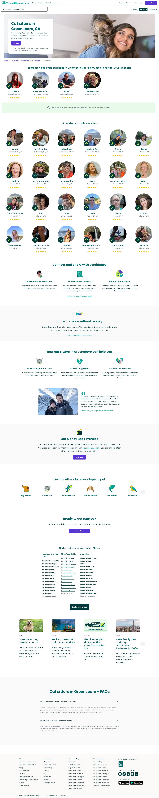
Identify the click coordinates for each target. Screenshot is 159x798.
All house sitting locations (101, 786)
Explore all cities (79, 607)
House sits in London (100, 768)
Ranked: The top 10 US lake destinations (63, 641)
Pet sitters (72, 762)
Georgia (37, 61)
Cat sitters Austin (48, 579)
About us (46, 762)
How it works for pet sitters (27, 765)
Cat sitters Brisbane (68, 567)
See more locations (49, 596)
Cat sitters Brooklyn (48, 588)
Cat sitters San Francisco (50, 567)
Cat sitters (15, 61)
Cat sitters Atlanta (48, 591)
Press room (47, 777)
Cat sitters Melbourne (68, 564)
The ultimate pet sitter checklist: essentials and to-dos (94, 644)
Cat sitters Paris (66, 582)
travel (54, 636)
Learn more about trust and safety (79, 296)
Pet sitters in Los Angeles (76, 777)
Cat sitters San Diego (49, 582)
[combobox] (24, 9)
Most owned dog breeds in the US (28, 641)
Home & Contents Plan (26, 777)
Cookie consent (24, 786)
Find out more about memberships (79, 335)
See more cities (67, 594)
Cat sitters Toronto (67, 579)
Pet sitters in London (75, 771)
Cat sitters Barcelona (68, 588)
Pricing (21, 768)
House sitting (97, 762)
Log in (141, 3)
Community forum (50, 765)
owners (87, 636)
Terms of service (51, 795)
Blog (45, 774)
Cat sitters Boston (48, 593)
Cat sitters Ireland (86, 590)
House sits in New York (100, 771)
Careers (46, 771)
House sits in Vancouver (101, 783)
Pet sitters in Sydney (75, 780)
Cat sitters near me (75, 765)
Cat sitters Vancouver (68, 573)
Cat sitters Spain (86, 575)
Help (135, 3)
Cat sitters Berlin (66, 576)
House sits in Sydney (100, 777)
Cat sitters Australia (87, 566)
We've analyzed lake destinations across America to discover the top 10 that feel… (63, 652)
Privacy (63, 795)
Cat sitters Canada (86, 569)
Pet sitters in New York (76, 774)
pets (21, 636)
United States (26, 61)
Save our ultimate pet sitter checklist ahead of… (94, 656)
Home (6, 61)
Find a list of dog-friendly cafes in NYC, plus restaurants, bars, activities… (128, 658)
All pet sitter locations (76, 789)
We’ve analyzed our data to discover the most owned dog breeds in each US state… (31, 652)
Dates (135, 9)
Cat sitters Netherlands (88, 584)
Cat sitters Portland (48, 573)
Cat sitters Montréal (68, 591)
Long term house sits (100, 765)
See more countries (87, 596)
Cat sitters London (67, 558)
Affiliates (46, 780)
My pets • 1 (143, 9)
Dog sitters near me (75, 768)
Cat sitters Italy (85, 587)
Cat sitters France (86, 578)
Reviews (21, 783)
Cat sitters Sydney (67, 561)
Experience (153, 9)
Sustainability (48, 768)
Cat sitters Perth (66, 570)
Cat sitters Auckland (68, 585)
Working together (49, 783)
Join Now (151, 3)
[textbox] (24, 9)
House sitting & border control (28, 780)
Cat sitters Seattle (48, 570)
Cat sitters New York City (50, 561)
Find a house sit (51, 3)
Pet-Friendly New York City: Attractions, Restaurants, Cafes (127, 644)
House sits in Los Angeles (101, 774)
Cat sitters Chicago (48, 585)
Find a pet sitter (37, 3)
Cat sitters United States (88, 558)
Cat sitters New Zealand (88, 581)
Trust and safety (24, 771)
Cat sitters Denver (48, 576)
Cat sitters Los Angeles (49, 564)
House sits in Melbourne (101, 780)
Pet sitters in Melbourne (76, 783)
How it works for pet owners (27, 762)
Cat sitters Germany (87, 572)
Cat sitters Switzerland (88, 593)
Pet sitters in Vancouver (76, 786)
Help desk (22, 774)
